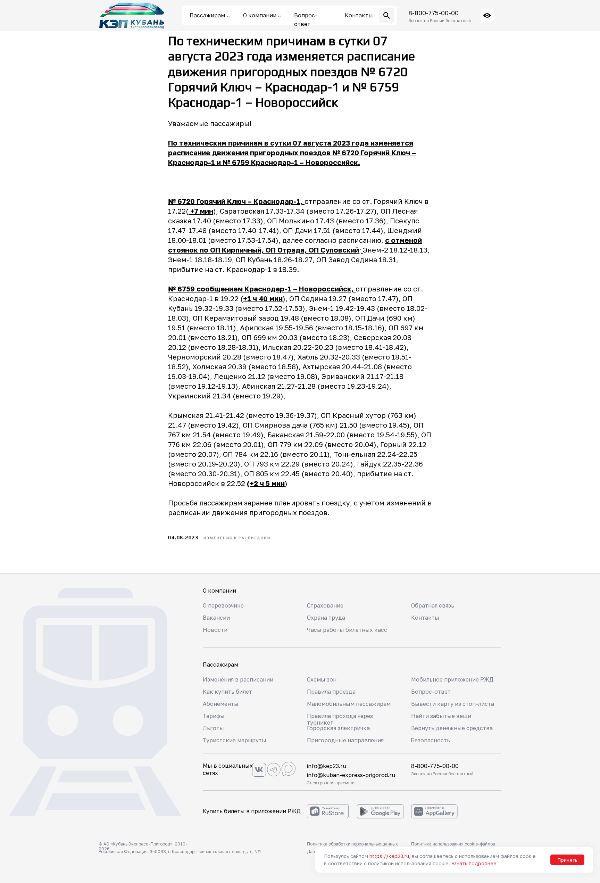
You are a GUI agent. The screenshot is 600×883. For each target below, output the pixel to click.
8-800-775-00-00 (433, 13)
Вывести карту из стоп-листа (452, 703)
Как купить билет (227, 691)
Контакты (425, 617)
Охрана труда (326, 617)
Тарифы (214, 715)
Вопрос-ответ (431, 691)
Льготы (213, 728)
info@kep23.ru (326, 765)
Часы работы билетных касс (347, 629)
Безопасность (430, 740)
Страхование (325, 605)
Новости (215, 629)
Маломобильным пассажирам (349, 703)
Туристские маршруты (234, 740)
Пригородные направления (345, 740)
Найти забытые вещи (441, 715)
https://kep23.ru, (389, 856)
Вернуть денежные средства (452, 728)
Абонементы (221, 703)
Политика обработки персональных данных (352, 844)
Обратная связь (432, 605)
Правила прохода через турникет (340, 719)
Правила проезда (331, 691)
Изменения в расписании (238, 679)
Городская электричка (338, 728)
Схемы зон (321, 679)
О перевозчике (223, 605)
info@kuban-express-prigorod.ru (351, 774)
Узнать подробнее (474, 863)
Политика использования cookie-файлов (453, 844)
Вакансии (216, 617)
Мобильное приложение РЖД (452, 679)
